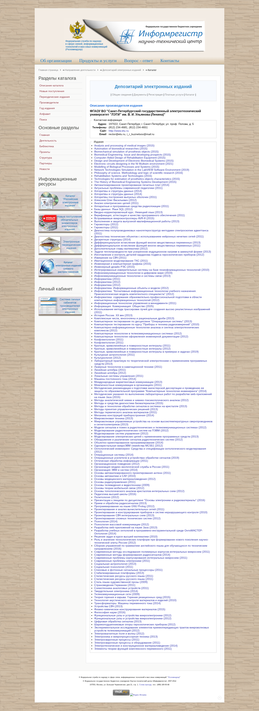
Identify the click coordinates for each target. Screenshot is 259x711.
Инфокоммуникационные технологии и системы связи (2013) (132, 275)
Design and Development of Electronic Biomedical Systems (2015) (134, 160)
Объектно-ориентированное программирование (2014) (128, 442)
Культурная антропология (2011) (114, 354)
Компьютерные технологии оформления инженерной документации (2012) (141, 336)
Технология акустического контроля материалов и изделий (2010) (135, 600)
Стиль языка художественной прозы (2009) (121, 582)
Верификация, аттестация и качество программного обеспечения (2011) (139, 215)
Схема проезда (145, 685)
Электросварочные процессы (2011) (116, 639)
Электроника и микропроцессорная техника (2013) (126, 636)
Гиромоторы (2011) (106, 227)
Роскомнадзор (174, 677)
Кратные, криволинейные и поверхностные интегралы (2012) (132, 348)
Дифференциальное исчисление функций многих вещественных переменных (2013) (147, 242)
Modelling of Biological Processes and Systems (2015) (126, 166)
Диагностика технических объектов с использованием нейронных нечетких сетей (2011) (149, 236)
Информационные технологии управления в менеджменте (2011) (135, 303)
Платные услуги (174, 94)
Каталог (190, 94)
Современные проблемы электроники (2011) (122, 560)
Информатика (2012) (107, 281)
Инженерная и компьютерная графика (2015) (122, 263)
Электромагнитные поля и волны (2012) (119, 633)
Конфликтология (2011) (108, 339)
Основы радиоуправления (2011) (115, 481)
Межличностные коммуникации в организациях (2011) (128, 384)
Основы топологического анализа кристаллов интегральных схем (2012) (139, 491)
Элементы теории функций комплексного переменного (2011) (133, 648)
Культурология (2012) (107, 357)
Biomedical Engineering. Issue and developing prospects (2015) (132, 154)
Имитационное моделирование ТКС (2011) (121, 260)
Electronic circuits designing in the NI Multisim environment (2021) (133, 163)
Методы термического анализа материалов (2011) (125, 412)
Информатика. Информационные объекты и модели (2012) (131, 287)
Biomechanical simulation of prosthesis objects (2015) (126, 151)
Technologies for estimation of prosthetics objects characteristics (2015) (137, 178)
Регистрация (155, 94)
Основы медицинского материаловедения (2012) (125, 478)
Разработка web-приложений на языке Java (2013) (125, 527)
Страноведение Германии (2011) (114, 585)
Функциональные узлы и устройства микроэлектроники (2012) (132, 615)
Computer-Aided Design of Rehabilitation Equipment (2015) (130, 157)
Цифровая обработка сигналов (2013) (118, 621)
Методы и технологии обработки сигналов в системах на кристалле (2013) (140, 406)
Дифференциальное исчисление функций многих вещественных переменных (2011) (147, 245)
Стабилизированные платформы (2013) (119, 572)
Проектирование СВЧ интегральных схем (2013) (124, 515)
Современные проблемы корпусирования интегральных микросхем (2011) (140, 557)
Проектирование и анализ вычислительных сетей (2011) (129, 509)
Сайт (103, 130)
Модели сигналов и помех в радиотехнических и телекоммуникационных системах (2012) (150, 427)
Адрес (102, 123)
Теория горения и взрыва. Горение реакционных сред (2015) (132, 597)
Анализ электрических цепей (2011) (116, 203)
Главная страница (48, 70)
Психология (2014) (106, 521)
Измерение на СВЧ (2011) (110, 257)
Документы (140, 94)
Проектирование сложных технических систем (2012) (127, 518)
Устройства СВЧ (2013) (108, 606)
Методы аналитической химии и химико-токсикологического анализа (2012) (141, 400)
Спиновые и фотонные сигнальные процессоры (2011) (128, 569)
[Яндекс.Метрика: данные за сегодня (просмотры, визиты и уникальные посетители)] (138, 695)
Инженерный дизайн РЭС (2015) (114, 266)
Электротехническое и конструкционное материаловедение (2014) (136, 645)
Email (102, 134)
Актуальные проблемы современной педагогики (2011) (128, 187)
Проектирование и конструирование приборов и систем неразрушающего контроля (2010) (150, 512)
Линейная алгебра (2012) (110, 372)
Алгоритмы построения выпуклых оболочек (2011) (125, 197)
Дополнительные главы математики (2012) (121, 248)
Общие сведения (122, 94)
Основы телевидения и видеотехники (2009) (122, 485)
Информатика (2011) (107, 278)
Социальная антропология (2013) (115, 563)
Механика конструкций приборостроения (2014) (124, 415)
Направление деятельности (80, 70)
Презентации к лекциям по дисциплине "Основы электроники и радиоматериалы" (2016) (149, 500)
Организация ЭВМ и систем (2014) (116, 469)
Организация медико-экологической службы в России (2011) (131, 466)
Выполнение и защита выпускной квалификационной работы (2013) (136, 221)
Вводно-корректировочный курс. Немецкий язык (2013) (128, 212)
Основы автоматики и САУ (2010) (115, 475)
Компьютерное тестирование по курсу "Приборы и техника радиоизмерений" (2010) (146, 324)
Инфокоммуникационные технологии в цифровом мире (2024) (133, 272)
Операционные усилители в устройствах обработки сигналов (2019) (136, 457)
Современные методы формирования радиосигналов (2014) (132, 554)
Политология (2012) (106, 497)
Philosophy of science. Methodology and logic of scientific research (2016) (138, 172)
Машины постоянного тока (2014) (115, 378)
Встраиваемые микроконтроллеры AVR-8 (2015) (124, 218)
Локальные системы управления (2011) (118, 375)
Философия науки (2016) (110, 612)
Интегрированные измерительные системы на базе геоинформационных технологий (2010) (151, 269)
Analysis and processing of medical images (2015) (124, 145)
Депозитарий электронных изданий (121, 70)
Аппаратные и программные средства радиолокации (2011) (131, 206)
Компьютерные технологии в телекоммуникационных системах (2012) (138, 333)
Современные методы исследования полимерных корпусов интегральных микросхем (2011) (152, 551)
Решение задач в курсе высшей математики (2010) (126, 536)
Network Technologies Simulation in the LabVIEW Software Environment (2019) (141, 169)
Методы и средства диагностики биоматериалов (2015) (128, 403)
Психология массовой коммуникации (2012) (121, 524)
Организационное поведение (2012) (117, 463)
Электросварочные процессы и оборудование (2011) (127, 642)
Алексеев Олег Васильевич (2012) (115, 200)
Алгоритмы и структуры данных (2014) (118, 190)
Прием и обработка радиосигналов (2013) (120, 503)
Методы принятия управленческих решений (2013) (126, 409)
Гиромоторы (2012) (106, 224)
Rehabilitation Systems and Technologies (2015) (123, 175)
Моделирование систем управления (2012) (121, 433)
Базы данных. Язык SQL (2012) (113, 209)
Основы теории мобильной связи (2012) (119, 488)
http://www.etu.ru (119, 130)
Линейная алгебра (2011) (110, 369)
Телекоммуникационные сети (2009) (117, 594)
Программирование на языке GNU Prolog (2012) (124, 506)
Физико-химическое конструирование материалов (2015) (129, 609)
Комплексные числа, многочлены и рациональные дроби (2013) (134, 318)
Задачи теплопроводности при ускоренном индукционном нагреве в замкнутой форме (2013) (152, 251)
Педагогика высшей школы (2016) (115, 494)
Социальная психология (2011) (113, 566)
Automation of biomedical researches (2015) (121, 148)
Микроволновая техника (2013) (113, 418)
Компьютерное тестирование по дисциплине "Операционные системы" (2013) (143, 321)
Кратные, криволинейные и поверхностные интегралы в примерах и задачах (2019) (146, 351)
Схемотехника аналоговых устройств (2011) (121, 588)
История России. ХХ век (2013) (113, 315)
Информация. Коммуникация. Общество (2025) (124, 306)
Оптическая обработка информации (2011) (121, 460)
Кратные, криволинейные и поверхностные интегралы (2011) (132, 345)
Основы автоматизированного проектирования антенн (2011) (132, 472)
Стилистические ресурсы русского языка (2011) (123, 575)
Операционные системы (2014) (113, 454)
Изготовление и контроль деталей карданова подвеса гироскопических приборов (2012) (149, 254)
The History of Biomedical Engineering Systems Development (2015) (135, 181)
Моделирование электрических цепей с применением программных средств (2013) (146, 436)
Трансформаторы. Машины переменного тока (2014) (127, 603)
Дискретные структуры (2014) (112, 239)
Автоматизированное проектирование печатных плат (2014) (131, 184)
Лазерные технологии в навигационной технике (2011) (128, 366)
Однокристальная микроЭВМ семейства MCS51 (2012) (128, 445)
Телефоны (99, 127)
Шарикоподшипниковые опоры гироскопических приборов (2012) (135, 624)
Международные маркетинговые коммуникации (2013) (128, 381)
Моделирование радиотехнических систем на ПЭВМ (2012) (131, 430)
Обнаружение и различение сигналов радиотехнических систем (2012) (138, 439)
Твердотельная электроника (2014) (116, 591)
